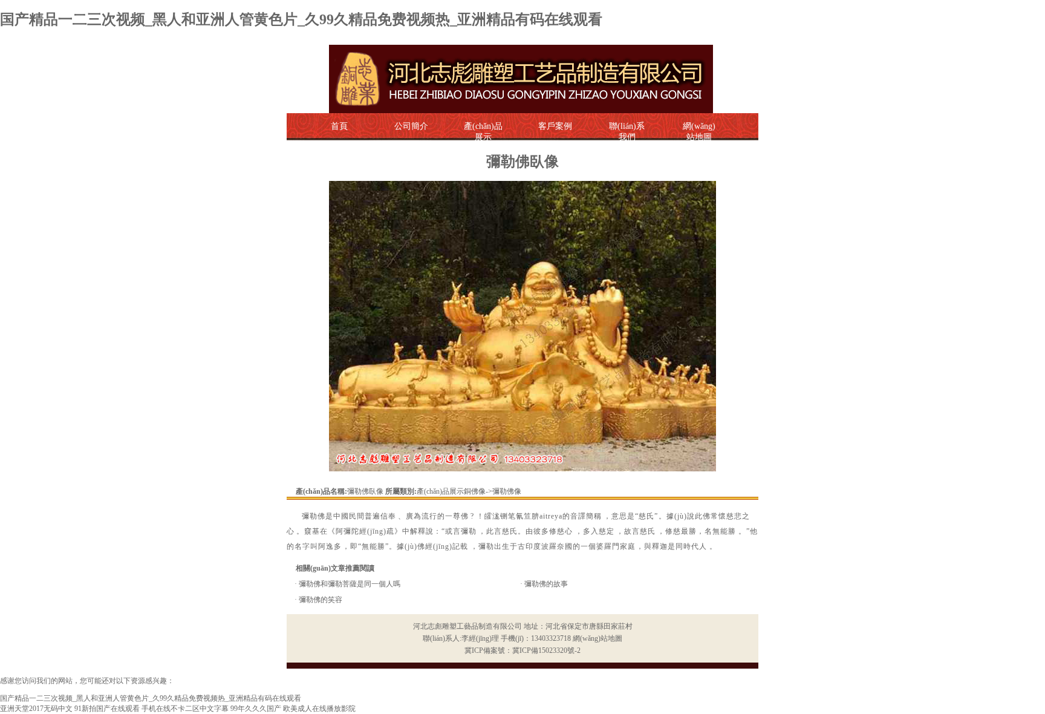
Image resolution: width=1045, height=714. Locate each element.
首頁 (339, 126)
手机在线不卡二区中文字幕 (185, 708)
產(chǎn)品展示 (483, 132)
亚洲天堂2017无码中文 (36, 708)
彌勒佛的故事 (546, 584)
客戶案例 (555, 126)
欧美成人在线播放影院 (319, 708)
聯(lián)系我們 (627, 132)
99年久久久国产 (255, 708)
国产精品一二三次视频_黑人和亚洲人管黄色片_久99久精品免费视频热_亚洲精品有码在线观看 (301, 19)
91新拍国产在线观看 (107, 708)
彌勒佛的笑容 (320, 599)
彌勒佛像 (506, 491)
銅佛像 (475, 491)
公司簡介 (411, 126)
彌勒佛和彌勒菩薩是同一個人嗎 (349, 584)
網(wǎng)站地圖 (597, 638)
